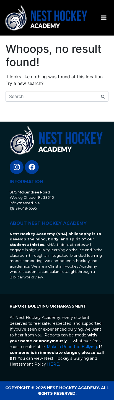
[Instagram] (17, 167)
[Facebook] (32, 167)
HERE (53, 364)
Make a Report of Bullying (72, 346)
